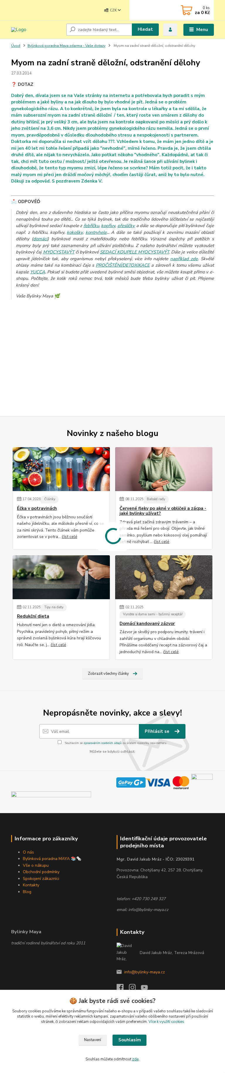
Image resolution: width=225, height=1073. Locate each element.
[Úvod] (36, 29)
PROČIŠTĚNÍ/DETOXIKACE (123, 265)
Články (49, 499)
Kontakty (31, 885)
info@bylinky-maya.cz (144, 972)
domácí (40, 239)
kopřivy (108, 226)
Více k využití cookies (166, 1021)
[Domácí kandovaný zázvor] (163, 577)
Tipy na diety (54, 607)
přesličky (126, 226)
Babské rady (156, 499)
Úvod (15, 45)
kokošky (75, 232)
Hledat (145, 29)
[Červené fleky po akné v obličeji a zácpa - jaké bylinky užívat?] (163, 469)
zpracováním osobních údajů (102, 743)
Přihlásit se (158, 731)
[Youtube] (147, 989)
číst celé (69, 536)
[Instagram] (135, 989)
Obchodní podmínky (41, 872)
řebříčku (91, 226)
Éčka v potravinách (37, 508)
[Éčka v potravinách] (61, 469)
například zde (184, 259)
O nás (28, 852)
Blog (27, 892)
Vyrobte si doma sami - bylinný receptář (153, 614)
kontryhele (96, 232)
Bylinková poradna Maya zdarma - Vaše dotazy (66, 45)
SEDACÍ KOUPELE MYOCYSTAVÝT (134, 252)
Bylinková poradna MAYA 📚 (49, 858)
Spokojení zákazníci (41, 878)
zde (135, 1059)
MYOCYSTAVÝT (58, 252)
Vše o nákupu (36, 865)
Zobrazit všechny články (108, 673)
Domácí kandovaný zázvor (147, 623)
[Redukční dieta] (61, 577)
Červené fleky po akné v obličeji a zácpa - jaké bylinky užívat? (163, 511)
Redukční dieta (33, 616)
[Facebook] (123, 989)
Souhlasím (129, 1040)
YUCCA (37, 272)
